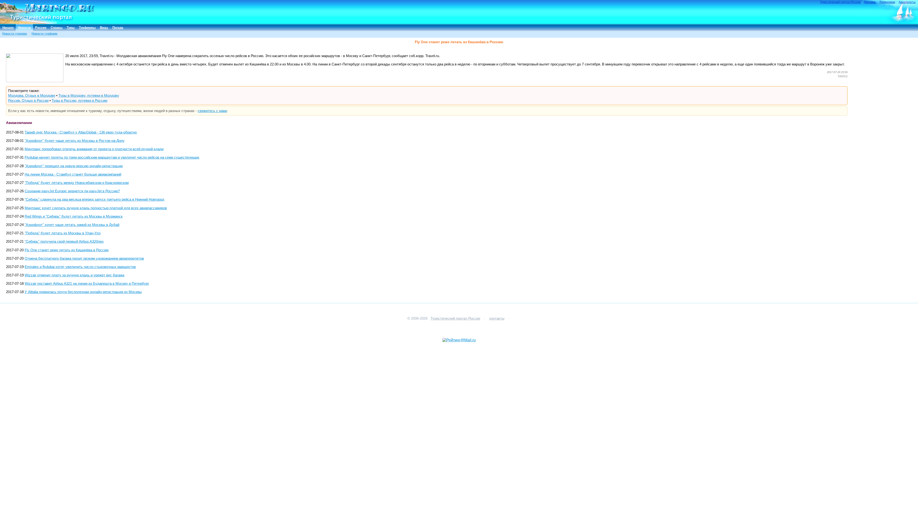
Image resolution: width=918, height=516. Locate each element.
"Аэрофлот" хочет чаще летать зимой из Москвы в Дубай (72, 225)
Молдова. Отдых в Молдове (31, 95)
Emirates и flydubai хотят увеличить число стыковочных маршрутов (80, 267)
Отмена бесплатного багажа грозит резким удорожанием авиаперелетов (84, 258)
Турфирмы (87, 27)
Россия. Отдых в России (28, 100)
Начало (8, 27)
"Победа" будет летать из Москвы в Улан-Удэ (63, 233)
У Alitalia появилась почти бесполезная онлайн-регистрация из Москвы (83, 292)
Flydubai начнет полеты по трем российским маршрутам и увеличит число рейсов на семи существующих (112, 157)
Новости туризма (14, 33)
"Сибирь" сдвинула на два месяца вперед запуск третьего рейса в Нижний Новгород (94, 199)
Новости (24, 27)
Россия (40, 27)
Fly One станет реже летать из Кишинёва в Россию (67, 250)
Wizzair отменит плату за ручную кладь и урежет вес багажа (74, 275)
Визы (104, 27)
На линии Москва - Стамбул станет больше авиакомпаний (73, 174)
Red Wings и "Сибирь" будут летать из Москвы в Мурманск (74, 216)
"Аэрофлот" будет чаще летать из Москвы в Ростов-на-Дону (75, 141)
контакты (496, 318)
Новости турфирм (44, 33)
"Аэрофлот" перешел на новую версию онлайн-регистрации (74, 166)
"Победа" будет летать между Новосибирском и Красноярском (77, 183)
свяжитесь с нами (212, 111)
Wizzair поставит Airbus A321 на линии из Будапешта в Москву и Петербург (87, 283)
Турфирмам (887, 2)
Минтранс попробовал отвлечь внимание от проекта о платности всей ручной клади (94, 149)
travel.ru (842, 75)
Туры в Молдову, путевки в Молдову (88, 95)
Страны (56, 27)
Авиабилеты (907, 2)
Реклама (870, 2)
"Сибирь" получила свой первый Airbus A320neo (64, 241)
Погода (117, 27)
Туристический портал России (840, 2)
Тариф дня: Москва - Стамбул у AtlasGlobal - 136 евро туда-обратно (81, 132)
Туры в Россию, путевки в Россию (79, 100)
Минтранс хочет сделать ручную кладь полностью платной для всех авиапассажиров (96, 208)
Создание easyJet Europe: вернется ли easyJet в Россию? (72, 191)
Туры (71, 27)
